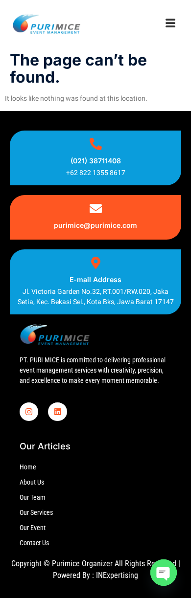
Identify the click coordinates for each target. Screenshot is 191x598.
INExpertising (117, 575)
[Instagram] (29, 411)
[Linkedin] (57, 411)
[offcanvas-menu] (170, 24)
